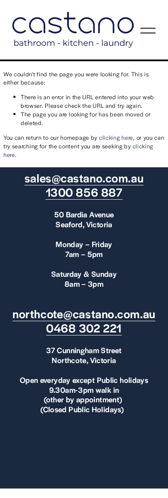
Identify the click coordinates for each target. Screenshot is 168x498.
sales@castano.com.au (84, 178)
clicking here (116, 137)
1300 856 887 (84, 192)
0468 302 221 (84, 328)
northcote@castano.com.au (84, 314)
